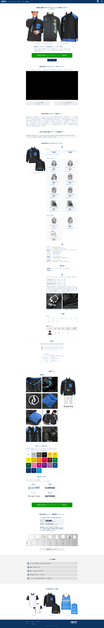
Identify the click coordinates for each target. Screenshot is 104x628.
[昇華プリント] (34, 408)
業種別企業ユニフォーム (39, 621)
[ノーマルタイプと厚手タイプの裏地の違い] (50, 441)
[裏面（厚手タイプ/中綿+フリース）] (70, 308)
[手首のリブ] (34, 425)
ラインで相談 (97, 2)
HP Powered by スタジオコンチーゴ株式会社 (52, 625)
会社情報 (32, 621)
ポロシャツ (19, 1)
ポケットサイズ (56, 171)
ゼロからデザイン (65, 103)
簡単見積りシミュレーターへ (52, 549)
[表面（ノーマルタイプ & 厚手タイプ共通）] (54, 308)
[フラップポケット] (50, 408)
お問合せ (102, 2)
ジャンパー (15, 1)
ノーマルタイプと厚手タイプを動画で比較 (53, 154)
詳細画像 (56, 228)
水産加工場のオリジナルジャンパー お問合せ (52, 55)
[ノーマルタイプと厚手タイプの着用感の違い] (50, 425)
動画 (51, 171)
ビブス (24, 1)
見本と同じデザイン (37, 103)
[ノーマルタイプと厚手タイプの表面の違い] (34, 441)
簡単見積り (27, 1)
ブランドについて (10, 1)
